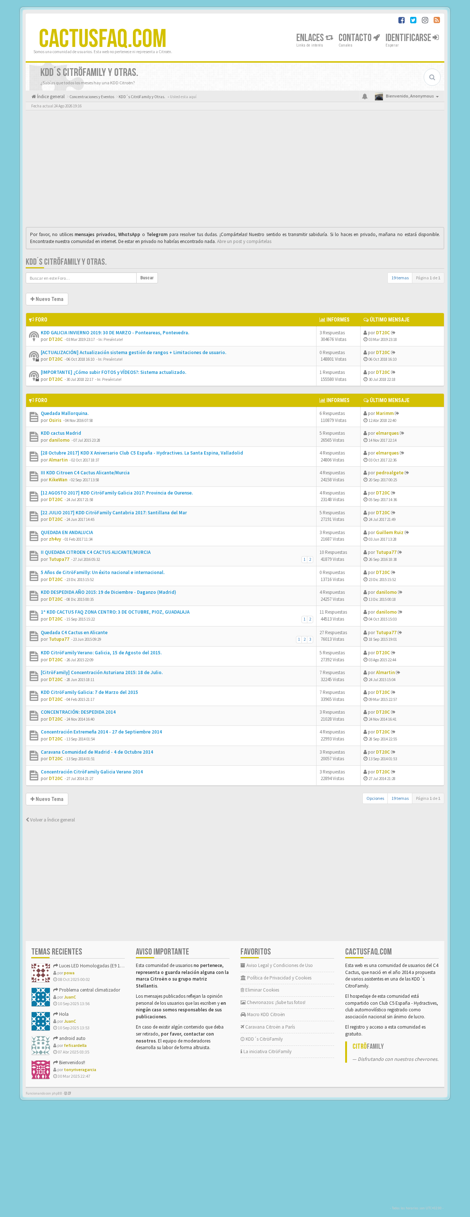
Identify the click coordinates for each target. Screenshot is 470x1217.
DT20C (56, 339)
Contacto (356, 38)
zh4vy (55, 539)
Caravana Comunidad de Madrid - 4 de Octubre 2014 (97, 752)
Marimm (385, 413)
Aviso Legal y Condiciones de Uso (279, 965)
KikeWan (58, 480)
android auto (72, 1038)
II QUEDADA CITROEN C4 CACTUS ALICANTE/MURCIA (96, 552)
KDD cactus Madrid (61, 433)
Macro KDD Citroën (265, 1014)
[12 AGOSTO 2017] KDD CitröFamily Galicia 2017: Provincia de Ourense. (117, 493)
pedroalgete (390, 473)
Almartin (58, 460)
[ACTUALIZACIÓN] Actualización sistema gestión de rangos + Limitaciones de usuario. (133, 352)
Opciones (375, 798)
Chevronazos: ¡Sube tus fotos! (276, 1002)
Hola (63, 1014)
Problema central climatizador (89, 990)
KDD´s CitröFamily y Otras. (66, 262)
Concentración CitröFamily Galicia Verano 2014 (92, 772)
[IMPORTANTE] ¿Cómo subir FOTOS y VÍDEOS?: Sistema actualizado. (113, 372)
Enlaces (310, 38)
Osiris (55, 420)
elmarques (387, 433)
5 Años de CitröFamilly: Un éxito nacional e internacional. (102, 572)
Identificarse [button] (409, 38)
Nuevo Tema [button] (49, 299)
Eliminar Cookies (261, 990)
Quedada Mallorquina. (64, 413)
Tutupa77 (59, 559)
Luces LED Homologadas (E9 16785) (94, 966)
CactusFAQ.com (103, 39)
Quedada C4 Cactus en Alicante (74, 632)
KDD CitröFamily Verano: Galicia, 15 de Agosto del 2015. (101, 653)
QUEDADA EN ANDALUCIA (67, 532)
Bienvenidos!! (71, 1062)
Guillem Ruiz (390, 532)
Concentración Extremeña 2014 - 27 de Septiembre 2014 (101, 732)
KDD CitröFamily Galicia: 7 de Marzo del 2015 (89, 692)
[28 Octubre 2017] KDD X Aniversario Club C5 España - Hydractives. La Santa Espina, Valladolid (142, 453)
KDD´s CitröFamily (264, 1039)
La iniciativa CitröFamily (267, 1051)
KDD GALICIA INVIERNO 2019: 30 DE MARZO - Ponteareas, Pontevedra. (115, 333)
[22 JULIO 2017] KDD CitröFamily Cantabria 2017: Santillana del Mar (114, 513)
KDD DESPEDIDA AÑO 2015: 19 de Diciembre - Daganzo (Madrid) (108, 592)
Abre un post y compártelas (244, 241)
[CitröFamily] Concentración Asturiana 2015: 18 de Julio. (102, 672)
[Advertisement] (235, 170)
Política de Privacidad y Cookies (278, 978)
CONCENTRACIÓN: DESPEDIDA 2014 (78, 712)
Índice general (50, 96)
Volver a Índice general (52, 820)
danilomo (59, 440)
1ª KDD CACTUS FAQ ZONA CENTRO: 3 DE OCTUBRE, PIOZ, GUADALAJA (115, 612)
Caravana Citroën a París (269, 1027)
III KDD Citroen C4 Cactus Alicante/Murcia (85, 473)
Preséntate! (113, 339)
